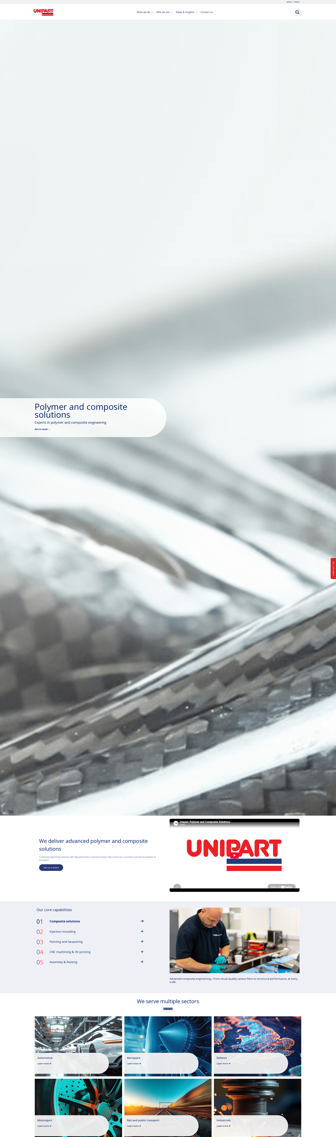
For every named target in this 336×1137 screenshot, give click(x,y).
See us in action (51, 867)
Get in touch (41, 429)
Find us (297, 2)
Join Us (289, 2)
